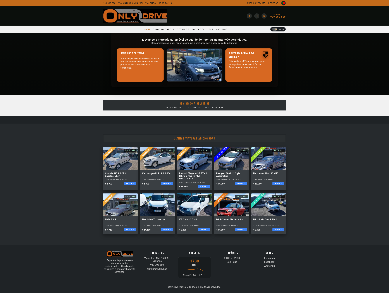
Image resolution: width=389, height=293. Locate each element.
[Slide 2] (218, 79)
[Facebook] (249, 16)
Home (147, 29)
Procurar (217, 108)
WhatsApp (269, 265)
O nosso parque (164, 29)
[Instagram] (256, 16)
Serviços (183, 29)
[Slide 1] (215, 79)
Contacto (198, 29)
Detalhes (130, 184)
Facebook (269, 261)
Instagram (269, 258)
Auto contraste (256, 3)
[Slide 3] (220, 79)
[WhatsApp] (264, 16)
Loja (210, 29)
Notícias (222, 29)
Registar (273, 3)
